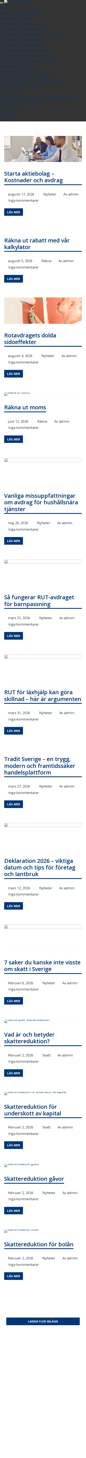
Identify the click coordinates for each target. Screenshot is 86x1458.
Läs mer (13, 212)
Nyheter (49, 194)
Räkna (46, 260)
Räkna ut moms (25, 407)
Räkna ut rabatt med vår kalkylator (37, 243)
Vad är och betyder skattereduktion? (29, 1038)
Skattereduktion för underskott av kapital (32, 1110)
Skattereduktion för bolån (38, 1244)
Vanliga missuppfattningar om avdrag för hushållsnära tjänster (41, 502)
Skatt (46, 1055)
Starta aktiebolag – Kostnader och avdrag (33, 177)
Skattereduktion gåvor (34, 1178)
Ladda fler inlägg (43, 1321)
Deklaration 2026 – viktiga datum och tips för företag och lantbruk (39, 867)
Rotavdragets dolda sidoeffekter (30, 338)
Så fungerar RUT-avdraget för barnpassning (39, 600)
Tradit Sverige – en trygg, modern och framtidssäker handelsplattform (39, 765)
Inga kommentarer (23, 200)
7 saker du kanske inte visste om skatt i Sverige (42, 965)
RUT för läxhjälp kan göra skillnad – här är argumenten (42, 695)
